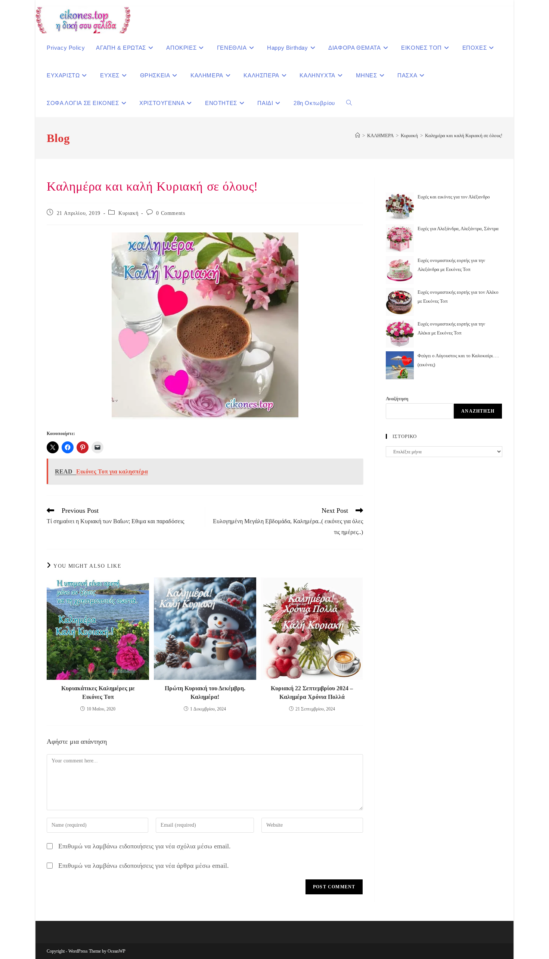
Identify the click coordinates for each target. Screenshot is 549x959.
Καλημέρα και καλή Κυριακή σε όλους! (463, 135)
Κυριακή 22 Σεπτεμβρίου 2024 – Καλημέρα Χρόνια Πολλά (312, 692)
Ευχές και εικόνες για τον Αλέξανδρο (454, 197)
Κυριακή (128, 213)
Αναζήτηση (397, 398)
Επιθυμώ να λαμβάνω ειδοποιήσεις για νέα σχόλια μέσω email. (144, 846)
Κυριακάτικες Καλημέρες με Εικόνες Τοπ (98, 692)
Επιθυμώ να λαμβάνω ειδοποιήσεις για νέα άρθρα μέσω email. (143, 865)
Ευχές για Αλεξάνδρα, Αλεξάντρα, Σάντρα (458, 228)
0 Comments (170, 213)
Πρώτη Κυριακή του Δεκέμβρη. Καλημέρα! (205, 692)
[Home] (357, 135)
